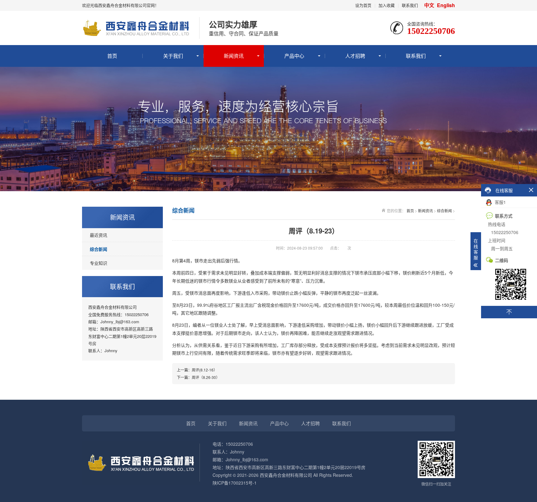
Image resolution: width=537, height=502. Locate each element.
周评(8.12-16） (204, 369)
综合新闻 (98, 249)
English (446, 5)
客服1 (499, 202)
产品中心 (294, 55)
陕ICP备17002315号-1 (235, 483)
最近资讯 (98, 235)
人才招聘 (355, 55)
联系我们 (410, 5)
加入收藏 (387, 5)
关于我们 (173, 55)
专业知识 (98, 263)
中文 (429, 5)
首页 (112, 55)
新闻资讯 (234, 55)
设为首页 (363, 5)
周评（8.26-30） (206, 377)
